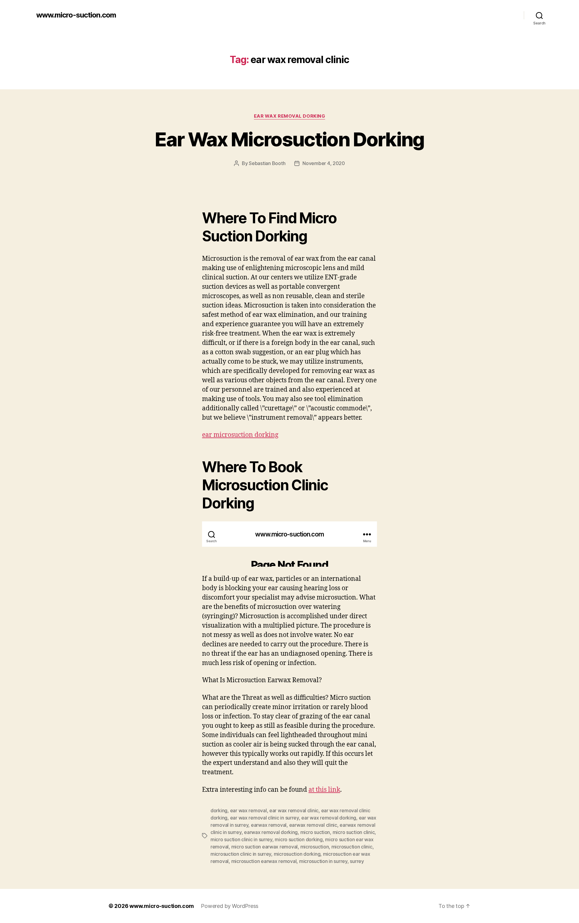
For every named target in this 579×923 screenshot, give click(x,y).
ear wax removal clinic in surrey (264, 818)
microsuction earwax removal (264, 861)
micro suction (315, 832)
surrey (357, 861)
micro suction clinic (354, 832)
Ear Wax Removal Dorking (289, 116)
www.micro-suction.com (76, 15)
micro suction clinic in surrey (241, 839)
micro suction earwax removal (264, 847)
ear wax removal (248, 810)
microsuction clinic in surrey (240, 854)
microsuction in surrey (323, 861)
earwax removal (268, 825)
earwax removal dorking (271, 832)
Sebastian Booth (267, 163)
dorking (218, 810)
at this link (324, 790)
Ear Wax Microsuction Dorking (289, 139)
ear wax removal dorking (328, 818)
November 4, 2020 (323, 163)
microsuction (314, 847)
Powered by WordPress (229, 906)
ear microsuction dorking (240, 435)
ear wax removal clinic (293, 810)
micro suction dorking (298, 839)
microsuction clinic (351, 847)
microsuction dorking (297, 854)
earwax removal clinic (313, 825)
